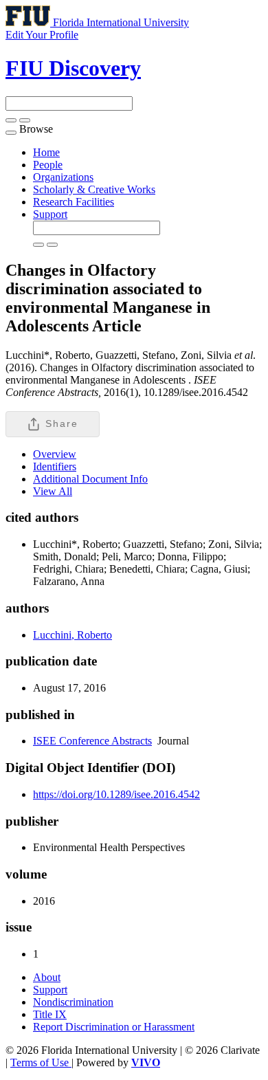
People (48, 164)
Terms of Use (40, 1062)
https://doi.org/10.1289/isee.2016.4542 (116, 794)
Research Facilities (73, 202)
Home (46, 152)
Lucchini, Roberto (72, 635)
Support (50, 214)
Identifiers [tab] (54, 466)
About (46, 977)
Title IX (50, 1014)
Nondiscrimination (73, 1002)
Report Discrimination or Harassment (113, 1027)
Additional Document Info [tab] (90, 479)
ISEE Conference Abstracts (92, 741)
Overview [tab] (54, 454)
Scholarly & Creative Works (94, 189)
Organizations (63, 177)
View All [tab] (52, 491)
